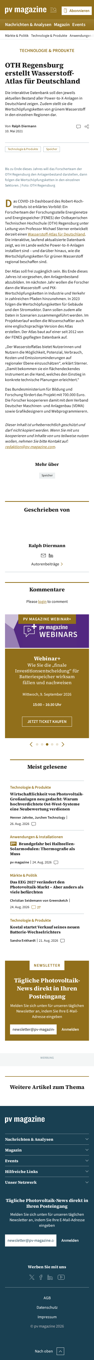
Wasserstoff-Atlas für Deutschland (56, 234)
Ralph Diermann (24, 126)
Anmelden (70, 1029)
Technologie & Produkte (49, 35)
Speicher (51, 149)
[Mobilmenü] (53, 11)
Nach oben (44, 1351)
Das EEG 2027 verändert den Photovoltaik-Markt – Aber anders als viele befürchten (46, 886)
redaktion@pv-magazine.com (30, 447)
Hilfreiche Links (21, 1171)
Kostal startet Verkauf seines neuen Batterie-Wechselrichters (45, 929)
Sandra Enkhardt (23, 940)
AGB (47, 1298)
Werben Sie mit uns (47, 1266)
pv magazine (19, 862)
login (42, 601)
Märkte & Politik (17, 35)
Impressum (47, 1317)
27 (39, 907)
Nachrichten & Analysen (28, 25)
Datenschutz (47, 1307)
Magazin (62, 25)
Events (78, 25)
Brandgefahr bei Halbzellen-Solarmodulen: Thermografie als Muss (42, 848)
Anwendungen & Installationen (36, 837)
